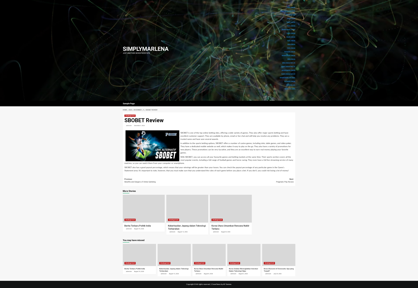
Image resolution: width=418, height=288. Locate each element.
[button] (294, 103)
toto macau (291, 48)
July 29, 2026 (277, 274)
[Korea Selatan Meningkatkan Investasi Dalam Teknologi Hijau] (243, 255)
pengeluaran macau (288, 55)
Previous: (140, 180)
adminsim (129, 125)
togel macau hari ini (288, 74)
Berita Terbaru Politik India (137, 225)
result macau (290, 37)
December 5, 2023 (139, 125)
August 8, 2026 (225, 232)
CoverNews (216, 284)
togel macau (291, 33)
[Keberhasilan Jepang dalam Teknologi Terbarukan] (187, 209)
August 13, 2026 (183, 232)
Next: (285, 180)
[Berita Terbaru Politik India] (144, 209)
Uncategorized (130, 115)
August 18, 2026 (139, 229)
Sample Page (129, 103)
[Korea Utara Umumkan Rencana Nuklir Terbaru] (231, 209)
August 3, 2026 (243, 274)
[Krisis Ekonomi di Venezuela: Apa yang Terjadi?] (278, 255)
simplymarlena (146, 49)
